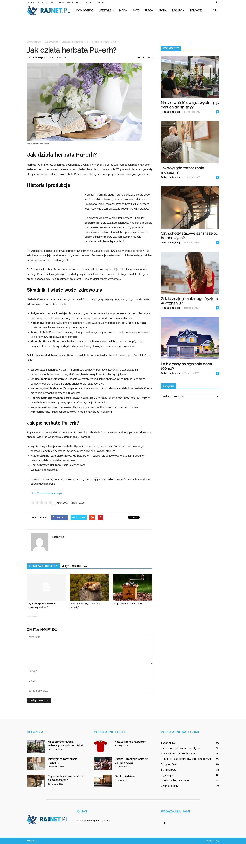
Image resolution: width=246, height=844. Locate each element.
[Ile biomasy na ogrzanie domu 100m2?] (190, 338)
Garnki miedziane (125, 776)
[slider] (41, 502)
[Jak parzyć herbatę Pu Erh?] (132, 587)
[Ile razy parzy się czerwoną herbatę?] (89, 587)
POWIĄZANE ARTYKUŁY (43, 566)
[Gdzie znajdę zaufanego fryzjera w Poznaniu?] (190, 273)
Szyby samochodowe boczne (178, 753)
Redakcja (38, 57)
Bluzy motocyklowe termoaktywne (181, 748)
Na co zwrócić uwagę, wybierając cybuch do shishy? (190, 104)
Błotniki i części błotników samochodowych (186, 758)
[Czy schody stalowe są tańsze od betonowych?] (190, 207)
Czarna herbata (170, 785)
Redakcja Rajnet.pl (171, 111)
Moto (136, 10)
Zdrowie (196, 10)
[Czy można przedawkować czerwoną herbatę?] (46, 587)
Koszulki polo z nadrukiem (130, 741)
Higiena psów (168, 775)
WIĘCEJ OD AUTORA (74, 566)
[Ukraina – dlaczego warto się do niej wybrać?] (103, 763)
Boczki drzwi (168, 742)
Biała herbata (168, 769)
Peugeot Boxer (169, 764)
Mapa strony (212, 840)
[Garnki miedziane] (103, 781)
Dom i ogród (85, 10)
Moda (123, 10)
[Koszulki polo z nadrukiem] (101, 746)
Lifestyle (105, 10)
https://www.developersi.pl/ (46, 493)
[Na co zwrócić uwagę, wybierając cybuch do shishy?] (190, 77)
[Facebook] (216, 2)
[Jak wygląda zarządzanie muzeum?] (190, 142)
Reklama (89, 2)
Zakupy (177, 10)
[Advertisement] (123, 28)
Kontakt (100, 2)
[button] (215, 10)
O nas (79, 2)
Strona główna (66, 2)
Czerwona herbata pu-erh (176, 780)
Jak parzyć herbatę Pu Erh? (127, 603)
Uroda (162, 10)
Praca (149, 10)
